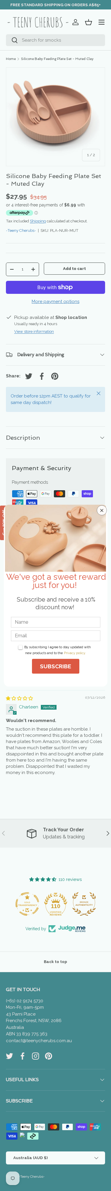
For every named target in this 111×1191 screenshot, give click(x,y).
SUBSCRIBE (55, 666)
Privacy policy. (75, 653)
